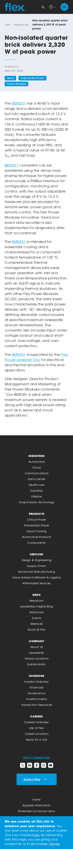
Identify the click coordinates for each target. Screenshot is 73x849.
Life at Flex (36, 728)
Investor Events (36, 699)
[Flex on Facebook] (36, 765)
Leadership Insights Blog (36, 606)
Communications (36, 473)
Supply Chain (36, 565)
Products (36, 514)
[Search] (43, 7)
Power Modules (16, 83)
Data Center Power (32, 78)
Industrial (36, 490)
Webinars (36, 623)
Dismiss (54, 844)
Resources (21, 24)
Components (36, 542)
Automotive (36, 461)
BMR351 (19, 103)
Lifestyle (36, 496)
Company (36, 641)
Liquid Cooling (36, 531)
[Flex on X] (22, 765)
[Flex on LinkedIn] (29, 765)
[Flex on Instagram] (43, 765)
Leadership (36, 652)
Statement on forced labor (36, 811)
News (10, 78)
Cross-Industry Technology (36, 502)
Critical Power (36, 519)
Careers (36, 716)
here (35, 835)
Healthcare (36, 484)
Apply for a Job (36, 739)
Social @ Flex (36, 629)
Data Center (36, 479)
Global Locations (36, 658)
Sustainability (36, 664)
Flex (7, 24)
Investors (36, 676)
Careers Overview (36, 722)
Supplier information (36, 805)
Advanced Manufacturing (36, 571)
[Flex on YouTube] (50, 765)
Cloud (36, 467)
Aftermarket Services (36, 583)
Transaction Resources (36, 704)
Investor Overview (36, 681)
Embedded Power (36, 525)
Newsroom (36, 600)
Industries (36, 456)
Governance (36, 693)
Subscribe (32, 779)
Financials (36, 687)
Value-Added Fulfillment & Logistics (36, 577)
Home (36, 799)
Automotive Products (36, 537)
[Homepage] (15, 7)
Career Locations (36, 733)
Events (36, 618)
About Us (36, 647)
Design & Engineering (36, 560)
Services (36, 554)
